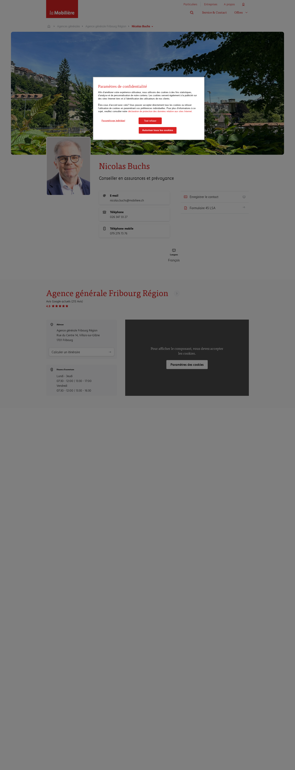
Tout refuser (150, 120)
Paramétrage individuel (113, 120)
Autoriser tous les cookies (157, 130)
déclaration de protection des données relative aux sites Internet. (160, 111)
